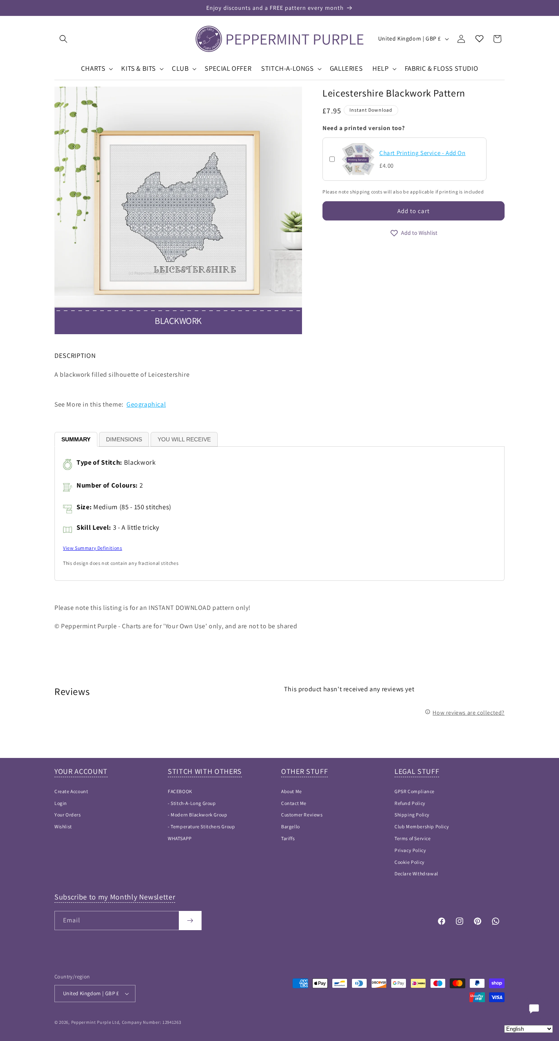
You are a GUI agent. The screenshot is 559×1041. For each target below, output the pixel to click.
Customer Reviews (302, 815)
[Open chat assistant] (534, 1009)
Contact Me (294, 803)
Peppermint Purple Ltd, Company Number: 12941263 (126, 1022)
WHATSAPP (180, 838)
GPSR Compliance (414, 791)
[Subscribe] (190, 920)
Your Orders (67, 815)
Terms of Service (412, 838)
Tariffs (288, 838)
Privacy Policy (410, 850)
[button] (63, 39)
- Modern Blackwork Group (197, 815)
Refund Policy (410, 803)
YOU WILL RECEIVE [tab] (184, 439)
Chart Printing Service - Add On (422, 153)
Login (60, 803)
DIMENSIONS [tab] (124, 439)
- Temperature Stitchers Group (201, 826)
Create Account (71, 791)
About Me (291, 791)
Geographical (146, 404)
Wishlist (63, 826)
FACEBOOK (180, 791)
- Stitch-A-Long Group (192, 803)
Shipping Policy (412, 815)
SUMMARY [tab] (75, 439)
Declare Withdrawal (416, 873)
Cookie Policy (409, 862)
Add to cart (413, 211)
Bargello (290, 826)
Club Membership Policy (421, 826)
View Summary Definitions (92, 548)
